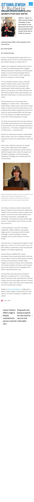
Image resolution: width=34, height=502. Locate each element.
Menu (31, 3)
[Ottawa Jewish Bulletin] (13, 4)
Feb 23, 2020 (6, 300)
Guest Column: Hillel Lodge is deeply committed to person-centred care (9, 317)
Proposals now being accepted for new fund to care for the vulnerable (23, 315)
